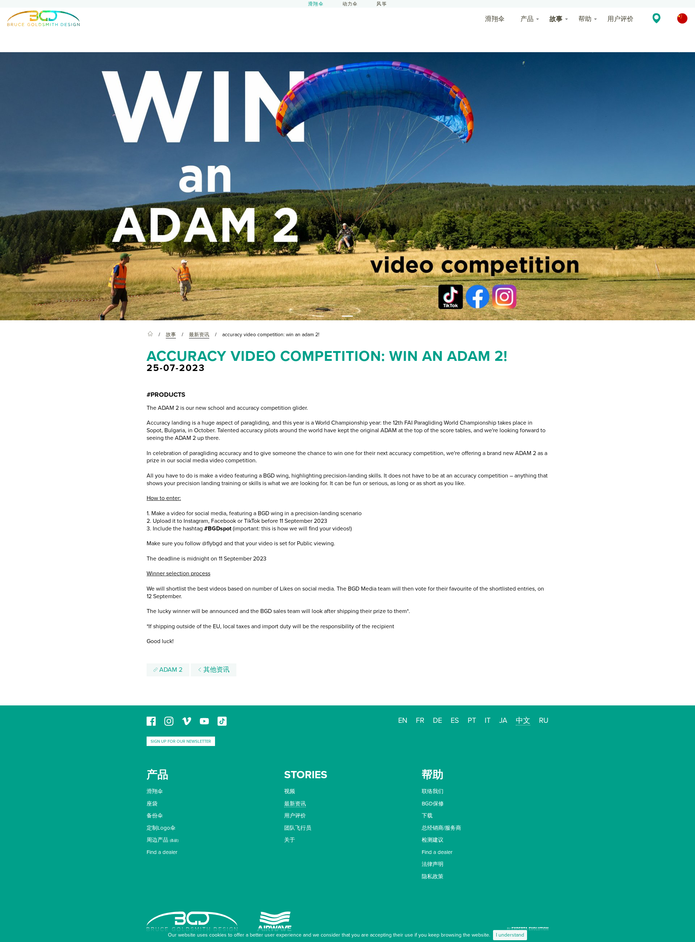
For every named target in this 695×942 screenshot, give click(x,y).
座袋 (152, 803)
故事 (556, 19)
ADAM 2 (169, 670)
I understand (510, 935)
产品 (527, 19)
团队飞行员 (297, 828)
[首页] (150, 335)
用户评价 (620, 19)
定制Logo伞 (161, 828)
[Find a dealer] (656, 18)
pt (472, 720)
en (402, 720)
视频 (289, 791)
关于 (289, 840)
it (487, 720)
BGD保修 (433, 803)
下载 (427, 815)
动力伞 (350, 4)
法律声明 (432, 864)
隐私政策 (432, 876)
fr (420, 720)
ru (543, 720)
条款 (174, 840)
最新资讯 (295, 803)
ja (503, 720)
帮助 (584, 19)
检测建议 (432, 840)
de (437, 720)
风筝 (381, 4)
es (455, 720)
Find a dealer (162, 852)
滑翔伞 (316, 4)
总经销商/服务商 (441, 828)
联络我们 (432, 791)
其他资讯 (215, 670)
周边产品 (157, 840)
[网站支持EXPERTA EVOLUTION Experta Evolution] (527, 926)
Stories (305, 774)
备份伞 (155, 815)
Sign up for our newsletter (181, 741)
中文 (523, 720)
